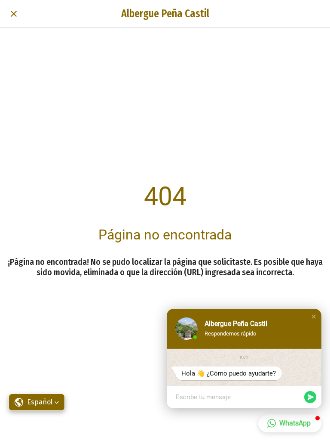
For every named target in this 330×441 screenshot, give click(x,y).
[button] (313, 316)
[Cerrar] (14, 14)
